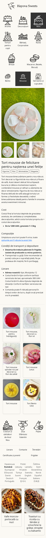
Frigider (34, 455)
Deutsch (9, 478)
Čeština (36, 464)
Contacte (23, 449)
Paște (38, 431)
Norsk (38, 472)
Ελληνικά (8, 472)
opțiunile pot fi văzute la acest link (16, 240)
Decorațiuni (23, 26)
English (28, 475)
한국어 (23, 481)
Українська (9, 464)
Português (9, 481)
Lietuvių (18, 467)
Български (9, 469)
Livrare (9, 449)
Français (23, 478)
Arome (8, 26)
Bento (7, 81)
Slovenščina (36, 469)
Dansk (8, 475)
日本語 (36, 481)
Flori (14, 171)
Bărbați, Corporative (23, 44)
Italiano (36, 478)
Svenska (28, 472)
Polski (23, 464)
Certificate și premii (11, 455)
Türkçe (19, 472)
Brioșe (11, 64)
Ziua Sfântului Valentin (23, 434)
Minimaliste (23, 171)
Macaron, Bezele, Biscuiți (34, 66)
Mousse (23, 81)
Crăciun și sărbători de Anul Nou (7, 435)
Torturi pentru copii (8, 45)
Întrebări (36, 449)
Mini (38, 26)
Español (38, 475)
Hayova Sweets (26, 6)
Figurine (5, 171)
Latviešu (28, 467)
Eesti (38, 467)
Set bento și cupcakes (38, 82)
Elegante (34, 171)
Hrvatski (23, 469)
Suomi (18, 475)
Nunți (38, 42)
